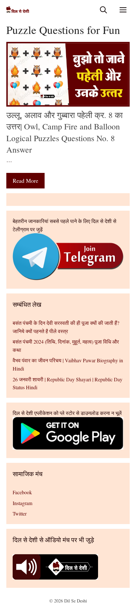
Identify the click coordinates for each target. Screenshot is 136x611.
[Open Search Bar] (103, 9)
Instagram (22, 503)
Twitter (20, 513)
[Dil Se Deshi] (17, 9)
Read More (25, 180)
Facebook (22, 492)
